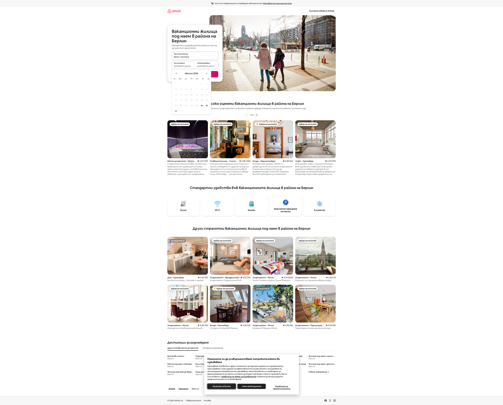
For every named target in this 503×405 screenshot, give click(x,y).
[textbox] (183, 66)
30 (207, 105)
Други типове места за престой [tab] (182, 348)
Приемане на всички (221, 386)
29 (202, 105)
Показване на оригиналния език (277, 3)
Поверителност (193, 400)
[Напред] (256, 115)
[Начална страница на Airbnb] (174, 11)
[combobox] (195, 56)
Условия (207, 400)
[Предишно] (247, 115)
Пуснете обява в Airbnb (321, 11)
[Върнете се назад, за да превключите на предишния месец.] (176, 73)
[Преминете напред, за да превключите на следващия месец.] (206, 73)
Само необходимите (251, 386)
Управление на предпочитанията (281, 387)
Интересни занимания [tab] (213, 348)
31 (176, 111)
